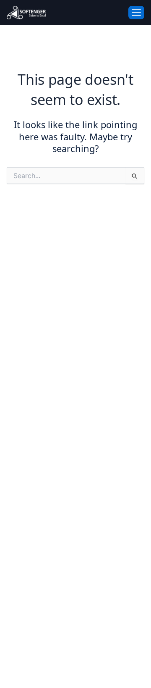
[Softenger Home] (28, 12)
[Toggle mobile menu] (136, 12)
